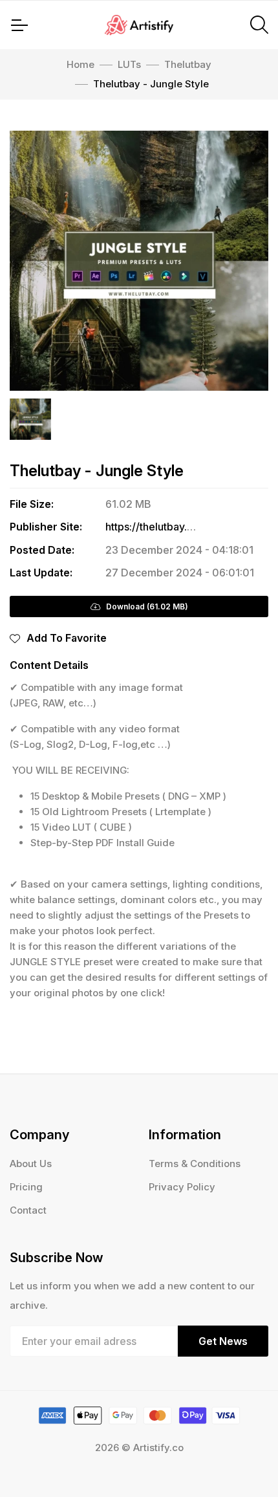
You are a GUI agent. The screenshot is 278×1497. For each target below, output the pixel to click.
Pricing (26, 1187)
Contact (28, 1210)
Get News (223, 1341)
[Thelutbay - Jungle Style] (139, 261)
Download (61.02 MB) (144, 606)
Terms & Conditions (195, 1163)
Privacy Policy (182, 1187)
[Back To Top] (241, 1460)
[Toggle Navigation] (19, 25)
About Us (31, 1163)
